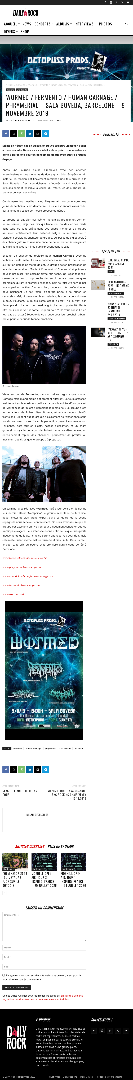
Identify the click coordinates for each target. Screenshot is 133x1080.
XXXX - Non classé (117, 319)
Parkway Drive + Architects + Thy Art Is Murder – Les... (118, 334)
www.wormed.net (13, 594)
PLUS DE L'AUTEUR (61, 846)
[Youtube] (128, 2)
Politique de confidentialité (109, 1076)
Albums (62, 23)
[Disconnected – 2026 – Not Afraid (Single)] (98, 285)
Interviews (84, 23)
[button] (126, 24)
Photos (105, 23)
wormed (79, 748)
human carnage (33, 748)
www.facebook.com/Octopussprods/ (24, 558)
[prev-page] (4, 893)
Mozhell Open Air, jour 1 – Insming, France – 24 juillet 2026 (73, 879)
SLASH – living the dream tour (20, 793)
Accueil (10, 23)
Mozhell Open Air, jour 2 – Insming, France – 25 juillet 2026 (44, 879)
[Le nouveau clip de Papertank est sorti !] (98, 263)
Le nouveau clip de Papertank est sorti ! (118, 264)
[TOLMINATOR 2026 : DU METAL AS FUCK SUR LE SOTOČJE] (15, 862)
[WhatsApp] (21, 133)
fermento (17, 748)
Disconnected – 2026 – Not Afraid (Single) (118, 285)
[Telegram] (45, 133)
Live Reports (22, 90)
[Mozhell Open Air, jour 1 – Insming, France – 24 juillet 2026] (73, 862)
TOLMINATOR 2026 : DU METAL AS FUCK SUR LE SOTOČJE (14, 879)
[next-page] (10, 893)
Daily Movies (86, 1076)
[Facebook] (105, 2)
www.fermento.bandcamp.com (21, 585)
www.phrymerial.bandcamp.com (22, 567)
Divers (9, 31)
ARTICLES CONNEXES (29, 846)
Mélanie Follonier (21, 120)
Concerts (42, 23)
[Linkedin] (29, 133)
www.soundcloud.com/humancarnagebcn (27, 576)
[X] (122, 2)
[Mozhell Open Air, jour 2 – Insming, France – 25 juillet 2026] (44, 862)
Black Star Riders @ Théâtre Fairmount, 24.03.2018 (118, 309)
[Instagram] (110, 2)
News (27, 23)
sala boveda (65, 748)
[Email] (37, 133)
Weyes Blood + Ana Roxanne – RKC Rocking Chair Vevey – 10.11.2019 (67, 794)
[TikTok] (116, 2)
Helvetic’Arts (54, 1076)
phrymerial (50, 748)
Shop (25, 31)
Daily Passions (70, 1076)
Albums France (116, 293)
